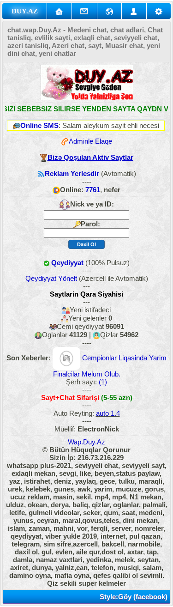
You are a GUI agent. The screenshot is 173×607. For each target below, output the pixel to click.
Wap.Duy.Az (86, 442)
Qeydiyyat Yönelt (51, 278)
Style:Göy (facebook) (133, 597)
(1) (102, 382)
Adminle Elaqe (90, 141)
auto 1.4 (108, 413)
